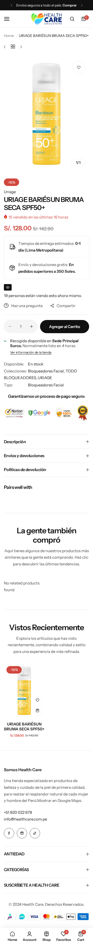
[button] (11, 5)
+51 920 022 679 (18, 812)
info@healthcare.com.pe (25, 819)
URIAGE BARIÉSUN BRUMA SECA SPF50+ (24, 726)
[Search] (72, 19)
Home (9, 35)
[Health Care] (46, 19)
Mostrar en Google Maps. (59, 800)
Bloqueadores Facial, (47, 371)
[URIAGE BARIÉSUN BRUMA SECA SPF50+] (24, 690)
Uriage (10, 191)
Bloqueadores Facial (46, 384)
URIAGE (45, 377)
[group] (46, 114)
